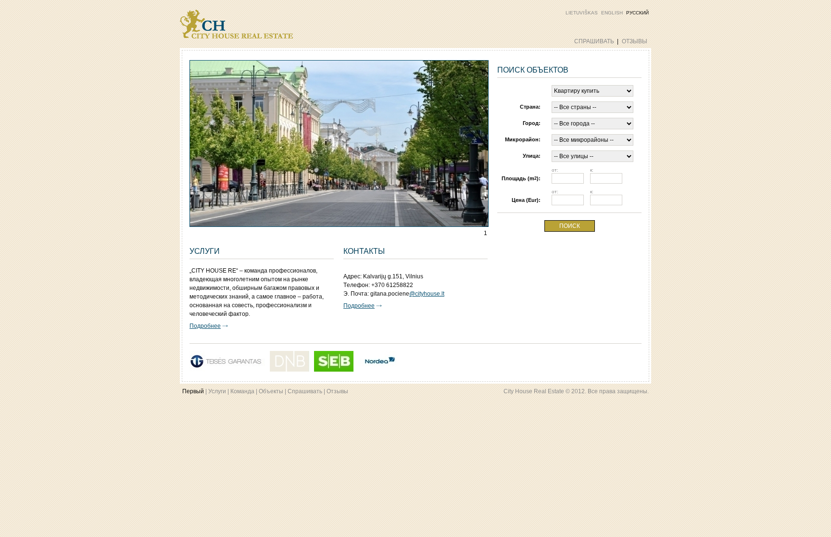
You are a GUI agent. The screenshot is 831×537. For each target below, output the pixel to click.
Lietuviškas (582, 12)
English (612, 12)
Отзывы (634, 41)
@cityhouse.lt (426, 293)
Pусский (637, 12)
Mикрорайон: (523, 139)
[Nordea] (378, 361)
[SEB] (333, 361)
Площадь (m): (521, 178)
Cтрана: (530, 107)
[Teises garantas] (227, 361)
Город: (532, 123)
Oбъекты (271, 391)
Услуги (217, 391)
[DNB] (289, 361)
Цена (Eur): (526, 200)
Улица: (532, 156)
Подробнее (205, 326)
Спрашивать (594, 41)
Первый (193, 391)
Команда (242, 391)
